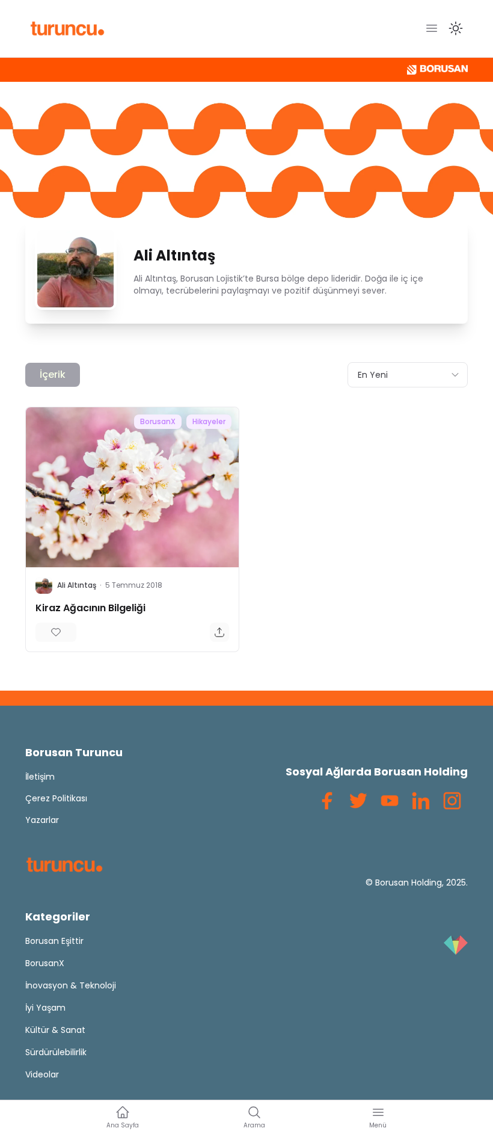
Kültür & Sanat (55, 1030)
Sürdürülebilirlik (56, 1052)
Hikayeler (208, 421)
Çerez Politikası (56, 798)
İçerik (53, 374)
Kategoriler (57, 916)
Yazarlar (42, 820)
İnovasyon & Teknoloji (70, 985)
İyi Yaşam (45, 1008)
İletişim (40, 777)
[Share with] (219, 632)
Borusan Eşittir (54, 941)
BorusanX (158, 421)
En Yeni (373, 375)
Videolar (42, 1074)
